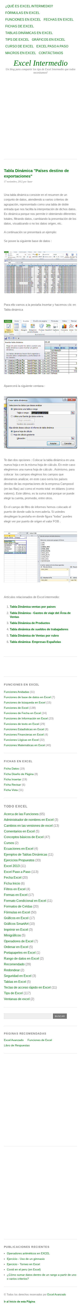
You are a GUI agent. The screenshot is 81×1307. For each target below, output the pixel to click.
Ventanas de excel (17, 999)
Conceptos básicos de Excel (24, 837)
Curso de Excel (19, 46)
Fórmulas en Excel (22, 13)
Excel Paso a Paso (52, 46)
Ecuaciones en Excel (18, 848)
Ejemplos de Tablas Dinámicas (25, 854)
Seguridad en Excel (17, 975)
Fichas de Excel (19, 26)
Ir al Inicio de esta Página (19, 1301)
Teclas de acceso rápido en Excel (27, 987)
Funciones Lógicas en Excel (21, 739)
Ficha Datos (11, 768)
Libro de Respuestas (17, 1045)
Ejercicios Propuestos (19, 860)
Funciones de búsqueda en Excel (24, 702)
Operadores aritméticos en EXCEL (28, 1253)
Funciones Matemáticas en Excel (24, 745)
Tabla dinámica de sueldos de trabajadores (39, 629)
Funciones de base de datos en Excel (27, 697)
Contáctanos (51, 53)
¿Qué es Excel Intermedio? (29, 6)
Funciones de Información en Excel (26, 718)
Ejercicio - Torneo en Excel (23, 1264)
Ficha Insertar (12, 779)
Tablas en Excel (15, 981)
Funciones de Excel (16, 707)
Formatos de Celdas (18, 906)
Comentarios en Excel (19, 831)
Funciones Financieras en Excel (24, 734)
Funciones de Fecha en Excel (22, 713)
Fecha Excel (12, 877)
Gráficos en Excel (48, 39)
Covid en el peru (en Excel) (24, 1269)
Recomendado (14, 964)
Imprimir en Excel (16, 929)
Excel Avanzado (14, 1040)
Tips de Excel (17, 39)
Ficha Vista (11, 790)
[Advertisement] (40, 116)
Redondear (12, 970)
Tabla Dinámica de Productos (30, 623)
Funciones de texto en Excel (21, 723)
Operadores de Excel (18, 941)
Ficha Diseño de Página (19, 774)
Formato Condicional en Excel (25, 900)
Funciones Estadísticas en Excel (24, 729)
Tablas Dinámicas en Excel (29, 33)
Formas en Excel (16, 894)
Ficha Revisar (12, 784)
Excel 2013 (12, 866)
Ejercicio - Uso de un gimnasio (26, 1258)
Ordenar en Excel (16, 947)
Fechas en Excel (59, 19)
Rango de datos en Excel (21, 958)
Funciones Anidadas (16, 691)
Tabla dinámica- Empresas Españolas (35, 641)
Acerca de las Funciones (21, 814)
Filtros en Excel (15, 889)
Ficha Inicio (12, 883)
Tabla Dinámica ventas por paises (33, 606)
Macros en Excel (20, 53)
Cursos (9, 843)
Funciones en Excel (23, 19)
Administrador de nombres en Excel (29, 819)
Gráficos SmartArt (16, 923)
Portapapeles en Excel (20, 952)
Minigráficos (12, 935)
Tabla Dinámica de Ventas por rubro (34, 635)
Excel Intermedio (41, 63)
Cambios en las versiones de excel (28, 825)
